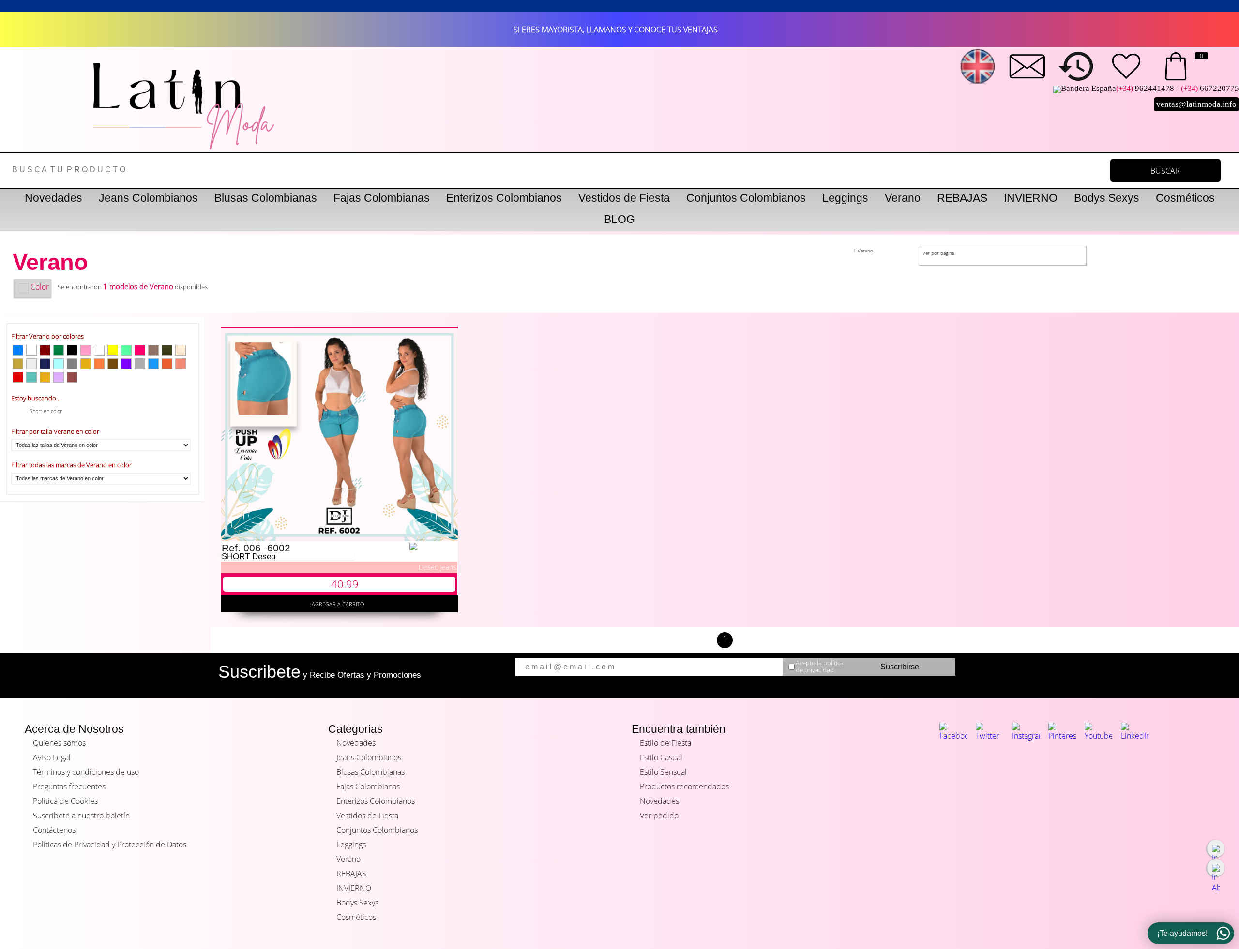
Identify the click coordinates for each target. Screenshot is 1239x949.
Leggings (845, 198)
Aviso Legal (52, 757)
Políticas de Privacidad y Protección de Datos (109, 844)
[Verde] (58, 350)
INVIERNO (1031, 198)
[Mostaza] (85, 363)
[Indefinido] (31, 350)
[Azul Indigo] (45, 363)
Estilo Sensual (663, 772)
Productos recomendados (684, 786)
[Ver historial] (1076, 66)
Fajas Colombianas (381, 198)
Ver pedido (659, 815)
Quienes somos (59, 743)
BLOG (619, 219)
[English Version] (977, 66)
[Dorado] (45, 377)
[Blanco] (99, 350)
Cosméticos (1185, 198)
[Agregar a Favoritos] (432, 546)
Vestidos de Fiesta (624, 198)
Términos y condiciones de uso (86, 772)
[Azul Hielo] (58, 363)
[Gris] (140, 363)
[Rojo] (18, 377)
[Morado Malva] (58, 377)
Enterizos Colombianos (504, 198)
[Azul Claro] (153, 363)
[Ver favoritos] (1125, 66)
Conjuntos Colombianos (746, 198)
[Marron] (72, 377)
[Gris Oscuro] (72, 363)
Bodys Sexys (1106, 198)
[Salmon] (180, 363)
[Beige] (180, 350)
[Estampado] (31, 363)
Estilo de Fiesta (665, 743)
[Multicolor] (126, 350)
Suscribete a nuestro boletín (81, 815)
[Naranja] (99, 363)
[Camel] (153, 350)
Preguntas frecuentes (69, 786)
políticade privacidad (820, 666)
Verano (903, 198)
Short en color (46, 411)
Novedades (53, 198)
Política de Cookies (65, 801)
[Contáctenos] (1027, 66)
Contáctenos (54, 830)
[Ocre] (167, 363)
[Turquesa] (31, 377)
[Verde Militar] (167, 350)
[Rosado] (85, 350)
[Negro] (72, 350)
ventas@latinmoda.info (1196, 104)
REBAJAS (962, 198)
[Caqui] (18, 363)
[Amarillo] (112, 350)
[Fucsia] (140, 350)
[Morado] (126, 363)
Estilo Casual (661, 757)
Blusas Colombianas (265, 198)
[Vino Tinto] (45, 350)
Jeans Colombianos (148, 198)
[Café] (112, 363)
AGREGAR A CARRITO (339, 604)
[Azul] (18, 350)
